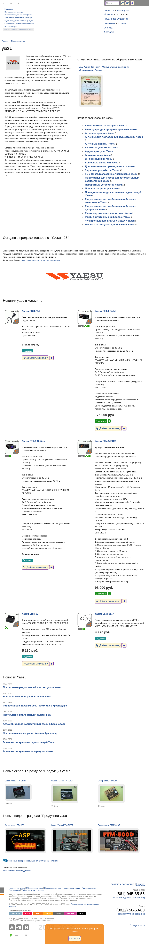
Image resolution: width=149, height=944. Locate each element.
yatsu (52, 260)
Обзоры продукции (34, 888)
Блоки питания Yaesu (98, 155)
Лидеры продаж (89, 888)
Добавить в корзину (37, 358)
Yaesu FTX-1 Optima (33, 441)
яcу (47, 260)
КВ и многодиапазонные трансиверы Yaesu (111, 174)
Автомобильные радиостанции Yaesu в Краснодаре (34, 724)
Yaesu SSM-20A (31, 311)
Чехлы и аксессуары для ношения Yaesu (109, 224)
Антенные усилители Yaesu (101, 147)
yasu (23, 260)
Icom (27, 913)
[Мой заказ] (127, 3)
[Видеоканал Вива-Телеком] (12, 927)
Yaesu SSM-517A (104, 613)
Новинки (7, 29)
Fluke (48, 913)
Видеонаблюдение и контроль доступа (19, 21)
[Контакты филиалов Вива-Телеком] (122, 3)
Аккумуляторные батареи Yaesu (104, 125)
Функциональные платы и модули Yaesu (110, 220)
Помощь (40, 890)
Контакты (109, 10)
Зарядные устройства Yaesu (102, 170)
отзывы (122, 23)
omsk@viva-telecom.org (131, 913)
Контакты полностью (122, 884)
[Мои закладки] (132, 3)
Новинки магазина (17, 888)
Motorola (16, 913)
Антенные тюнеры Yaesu (100, 143)
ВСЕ (81, 913)
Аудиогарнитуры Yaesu (99, 151)
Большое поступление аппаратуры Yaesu (28, 751)
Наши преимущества (116, 18)
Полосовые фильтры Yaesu (102, 188)
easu (57, 260)
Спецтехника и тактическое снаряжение (19, 24)
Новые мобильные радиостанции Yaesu (27, 696)
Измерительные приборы (14, 12)
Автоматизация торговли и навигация (18, 18)
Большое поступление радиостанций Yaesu (29, 742)
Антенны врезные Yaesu (99, 133)
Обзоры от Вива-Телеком (26, 29)
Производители (18, 41)
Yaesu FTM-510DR (105, 441)
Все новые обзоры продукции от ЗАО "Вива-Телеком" (32, 861)
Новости (108, 14)
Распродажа (14, 29)
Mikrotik (70, 913)
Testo (37, 913)
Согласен (74, 938)
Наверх (140, 884)
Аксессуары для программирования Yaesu (111, 129)
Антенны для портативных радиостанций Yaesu (114, 137)
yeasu (28, 260)
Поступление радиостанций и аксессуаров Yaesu (32, 687)
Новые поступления (71, 888)
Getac (58, 913)
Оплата (108, 27)
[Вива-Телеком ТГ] (19, 927)
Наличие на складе (52, 888)
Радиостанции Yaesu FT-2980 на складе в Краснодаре (35, 705)
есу (33, 260)
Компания (109, 23)
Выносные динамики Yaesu (101, 162)
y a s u (42, 260)
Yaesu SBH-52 (30, 613)
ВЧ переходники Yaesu (98, 158)
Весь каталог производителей (17, 870)
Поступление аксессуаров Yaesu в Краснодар (30, 733)
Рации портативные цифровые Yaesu (107, 217)
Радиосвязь (9, 9)
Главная (5, 41)
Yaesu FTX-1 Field (105, 311)
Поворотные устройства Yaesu (103, 184)
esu (37, 260)
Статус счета (137, 925)
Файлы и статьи (28, 890)
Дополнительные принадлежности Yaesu (110, 166)
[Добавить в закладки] (51, 358)
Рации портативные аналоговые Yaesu (108, 213)
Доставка (109, 32)
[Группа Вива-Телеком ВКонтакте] (27, 927)
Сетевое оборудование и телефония (18, 15)
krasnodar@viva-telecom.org (129, 897)
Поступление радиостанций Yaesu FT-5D (27, 714)
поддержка (123, 10)
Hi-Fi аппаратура (11, 26)
